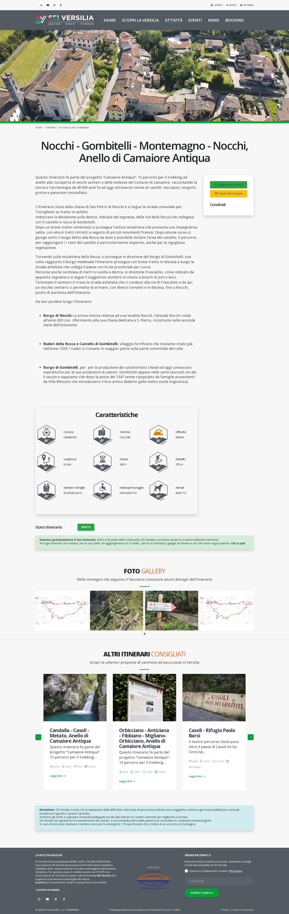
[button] (144, 633)
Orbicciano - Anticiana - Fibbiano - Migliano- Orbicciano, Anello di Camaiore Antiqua (144, 738)
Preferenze (247, 909)
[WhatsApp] (39, 899)
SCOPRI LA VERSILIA (140, 20)
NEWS (213, 20)
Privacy (225, 909)
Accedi (232, 5)
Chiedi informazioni (230, 193)
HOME (110, 20)
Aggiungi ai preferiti (230, 184)
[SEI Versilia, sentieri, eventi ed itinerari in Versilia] (64, 20)
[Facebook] (61, 5)
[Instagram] (54, 5)
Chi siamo (248, 5)
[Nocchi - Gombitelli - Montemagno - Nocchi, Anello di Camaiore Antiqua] (116, 610)
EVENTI (195, 20)
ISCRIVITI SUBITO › (202, 893)
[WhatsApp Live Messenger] (41, 5)
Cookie (235, 909)
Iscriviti (218, 5)
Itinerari (50, 127)
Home (38, 127)
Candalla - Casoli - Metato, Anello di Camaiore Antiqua (70, 735)
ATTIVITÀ (173, 20)
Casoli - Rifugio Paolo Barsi (212, 733)
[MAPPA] (61, 610)
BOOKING (234, 20)
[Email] (48, 5)
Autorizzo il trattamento (203, 871)
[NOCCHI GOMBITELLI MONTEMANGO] (171, 610)
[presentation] (38, 737)
